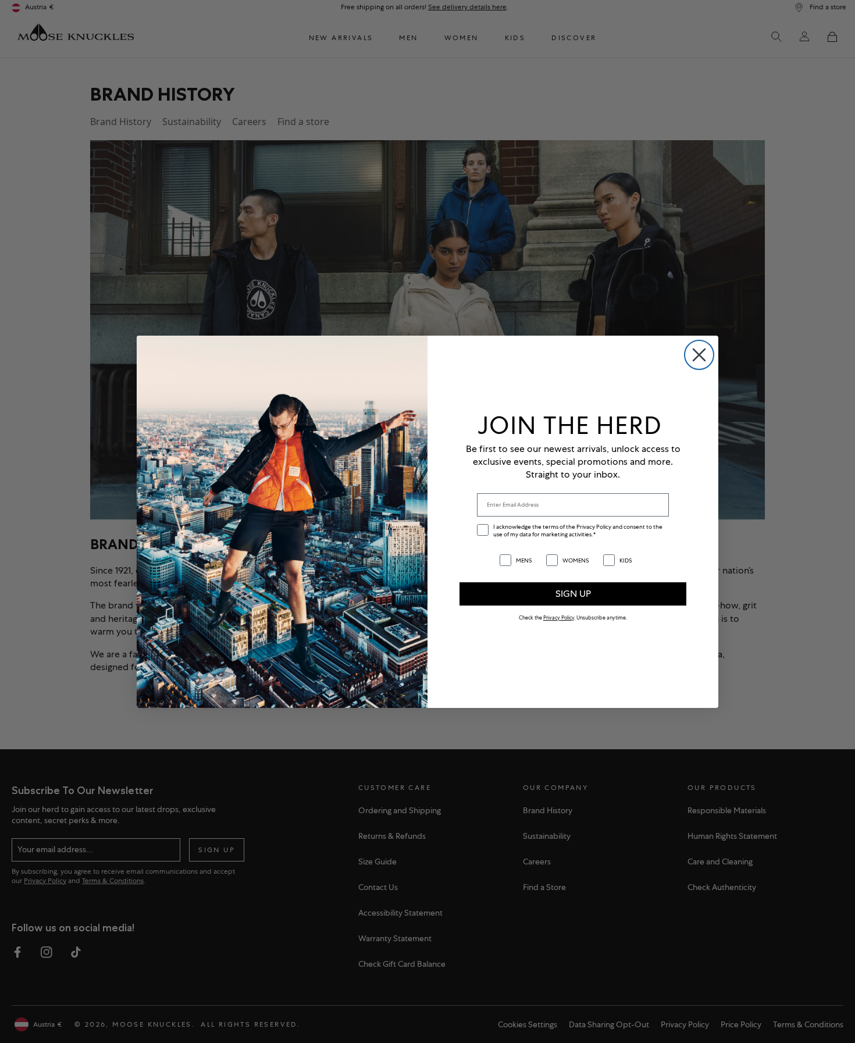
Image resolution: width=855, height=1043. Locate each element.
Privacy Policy (558, 617)
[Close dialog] (699, 354)
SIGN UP (573, 594)
